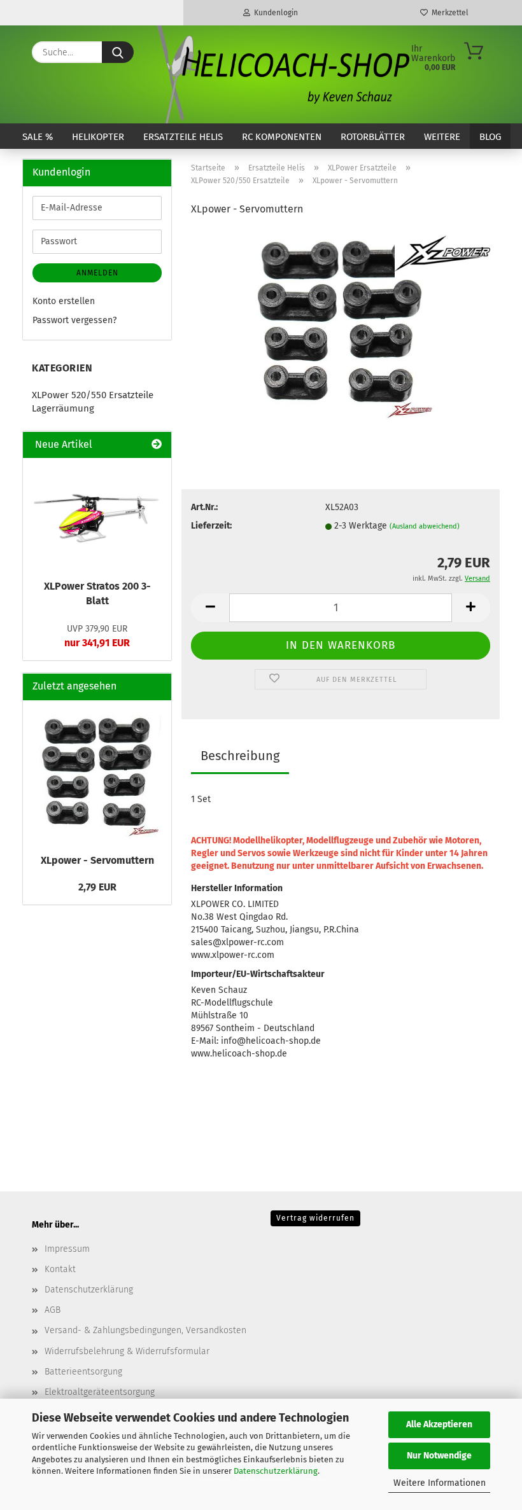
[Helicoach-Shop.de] (281, 74)
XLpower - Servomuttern (97, 860)
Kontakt (60, 1269)
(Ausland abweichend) (425, 526)
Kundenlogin (274, 12)
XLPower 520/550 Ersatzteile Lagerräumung (92, 401)
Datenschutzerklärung (276, 1471)
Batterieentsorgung (83, 1371)
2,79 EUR (97, 887)
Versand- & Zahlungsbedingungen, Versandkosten (145, 1330)
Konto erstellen (63, 301)
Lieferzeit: (211, 525)
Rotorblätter (373, 136)
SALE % (37, 136)
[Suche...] (118, 52)
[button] (210, 607)
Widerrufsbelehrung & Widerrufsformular (127, 1351)
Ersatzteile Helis (183, 136)
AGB (52, 1310)
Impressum (67, 1248)
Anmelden (97, 272)
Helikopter (98, 136)
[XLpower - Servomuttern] (340, 323)
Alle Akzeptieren (439, 1424)
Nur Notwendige (439, 1455)
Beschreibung (240, 755)
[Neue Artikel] (157, 445)
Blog (490, 136)
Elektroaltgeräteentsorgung (100, 1392)
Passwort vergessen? (74, 320)
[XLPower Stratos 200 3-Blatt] (97, 515)
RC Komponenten (281, 136)
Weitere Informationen (439, 1483)
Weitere (442, 136)
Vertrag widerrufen (315, 1218)
